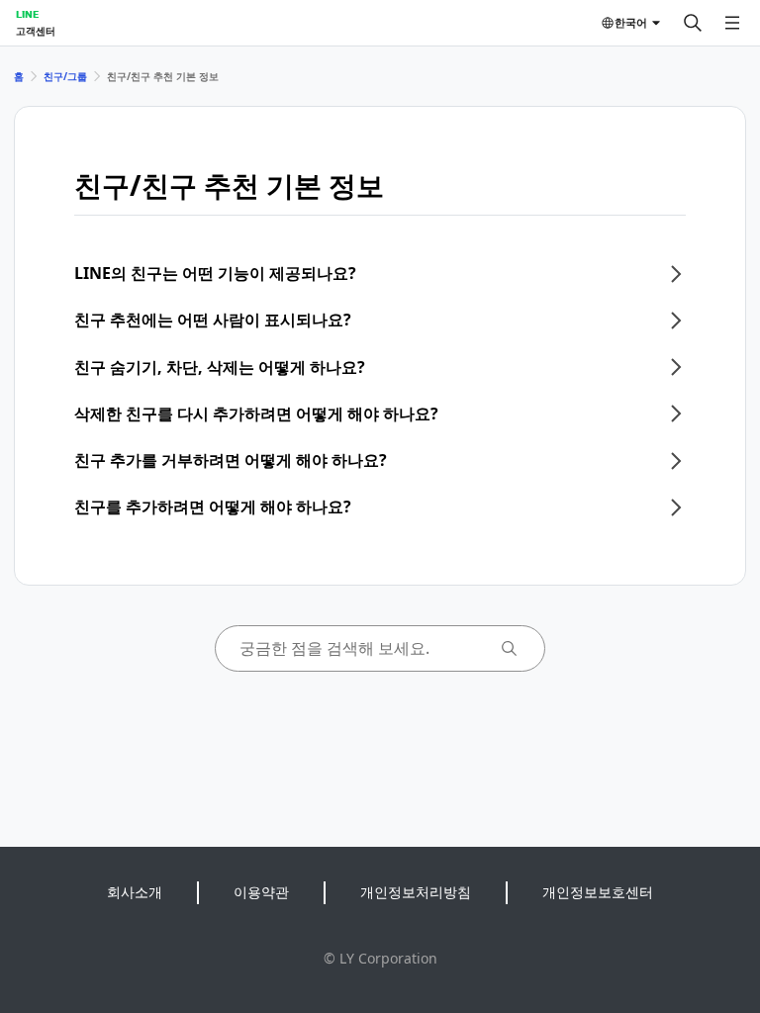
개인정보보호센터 (597, 891)
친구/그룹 (65, 76)
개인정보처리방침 (415, 891)
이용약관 (261, 891)
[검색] (692, 23)
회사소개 (134, 891)
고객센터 (35, 31)
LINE (27, 14)
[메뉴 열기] (732, 23)
